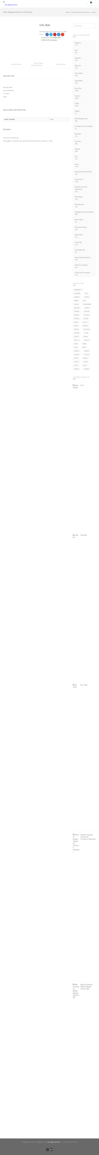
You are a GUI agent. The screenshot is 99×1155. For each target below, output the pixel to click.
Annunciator (79, 73)
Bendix (76, 304)
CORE (77, 103)
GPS (76, 156)
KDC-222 (85, 326)
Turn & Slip (78, 242)
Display (77, 111)
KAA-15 (85, 322)
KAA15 (76, 326)
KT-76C (86, 362)
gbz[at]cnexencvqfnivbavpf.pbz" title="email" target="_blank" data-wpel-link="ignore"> (51, 1150)
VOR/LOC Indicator (81, 265)
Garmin (87, 308)
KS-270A (76, 354)
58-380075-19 (78, 290)
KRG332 (86, 351)
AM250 (76, 300)
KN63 (84, 344)
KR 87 (75, 347)
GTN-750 (86, 311)
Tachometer (79, 235)
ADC (86, 293)
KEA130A (76, 333)
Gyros (77, 164)
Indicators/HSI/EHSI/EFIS (83, 172)
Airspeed (78, 58)
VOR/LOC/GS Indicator (49, 40)
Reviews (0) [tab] (60, 64)
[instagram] (47, 1149)
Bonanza (77, 308)
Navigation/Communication (84, 212)
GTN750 (76, 315)
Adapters (78, 43)
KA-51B (86, 318)
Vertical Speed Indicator (83, 257)
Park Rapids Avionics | (54, 1142)
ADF (76, 50)
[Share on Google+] (62, 34)
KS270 (76, 358)
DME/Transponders (81, 119)
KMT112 (86, 340)
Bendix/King (87, 304)
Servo (85, 365)
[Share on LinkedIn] (58, 34)
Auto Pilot (78, 88)
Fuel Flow (78, 141)
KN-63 (76, 344)
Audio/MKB (78, 81)
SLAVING (86, 369)
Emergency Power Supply (83, 126)
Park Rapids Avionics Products (80, 12)
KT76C (76, 365)
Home (67, 12)
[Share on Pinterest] (55, 34)
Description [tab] (16, 64)
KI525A (86, 336)
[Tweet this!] (51, 34)
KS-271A (86, 354)
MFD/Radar (78, 197)
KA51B (76, 322)
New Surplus (79, 219)
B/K (84, 300)
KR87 (84, 347)
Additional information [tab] (37, 64)
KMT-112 (76, 340)
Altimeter (78, 65)
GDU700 (76, 311)
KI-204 (86, 333)
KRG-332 (76, 351)
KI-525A (76, 336)
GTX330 (76, 318)
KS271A (76, 362)
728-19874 (77, 293)
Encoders (78, 134)
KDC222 (76, 329)
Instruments (79, 179)
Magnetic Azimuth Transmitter (81, 188)
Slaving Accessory (81, 227)
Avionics (77, 96)
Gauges (77, 149)
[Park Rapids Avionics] (49, 4)
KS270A (85, 358)
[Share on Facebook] (47, 34)
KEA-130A (86, 329)
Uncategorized (55, 37)
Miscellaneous (79, 204)
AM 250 (87, 297)
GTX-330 (86, 315)
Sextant (76, 369)
